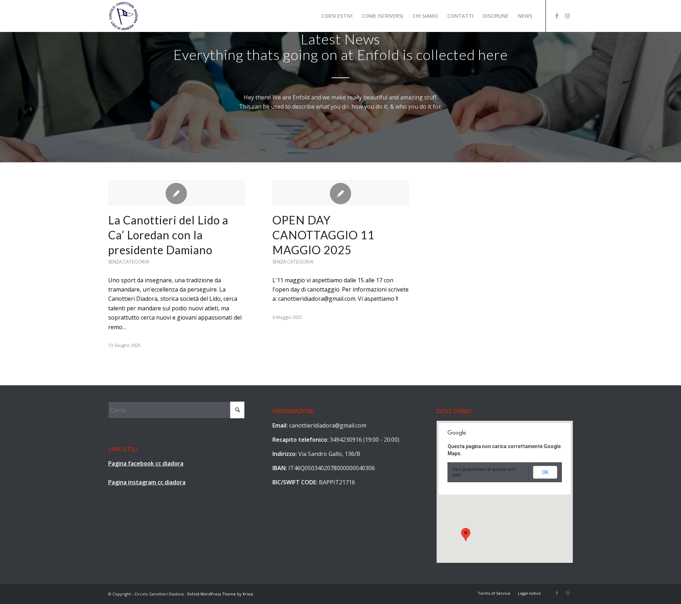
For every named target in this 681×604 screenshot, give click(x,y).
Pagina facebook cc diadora (145, 463)
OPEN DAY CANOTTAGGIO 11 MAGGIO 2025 (323, 234)
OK (545, 472)
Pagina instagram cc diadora (147, 482)
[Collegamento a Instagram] (567, 15)
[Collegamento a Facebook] (557, 15)
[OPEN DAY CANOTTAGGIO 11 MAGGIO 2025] (340, 192)
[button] (465, 534)
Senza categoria (128, 262)
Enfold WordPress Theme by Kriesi (220, 594)
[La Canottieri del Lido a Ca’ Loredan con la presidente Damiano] (176, 192)
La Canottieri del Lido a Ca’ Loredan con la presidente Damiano (168, 234)
